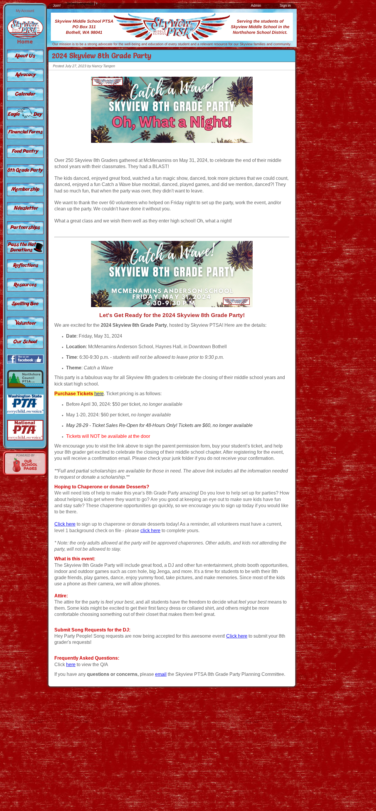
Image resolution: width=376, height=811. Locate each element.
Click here (64, 524)
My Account (25, 11)
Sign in (285, 6)
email (161, 674)
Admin (256, 6)
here (99, 393)
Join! (57, 6)
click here (150, 530)
